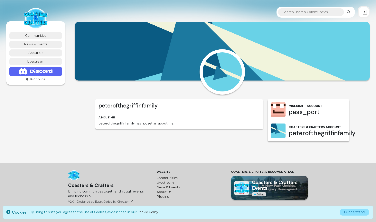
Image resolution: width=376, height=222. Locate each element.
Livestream (35, 61)
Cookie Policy (147, 212)
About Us (35, 53)
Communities (35, 36)
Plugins (163, 197)
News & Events (35, 44)
